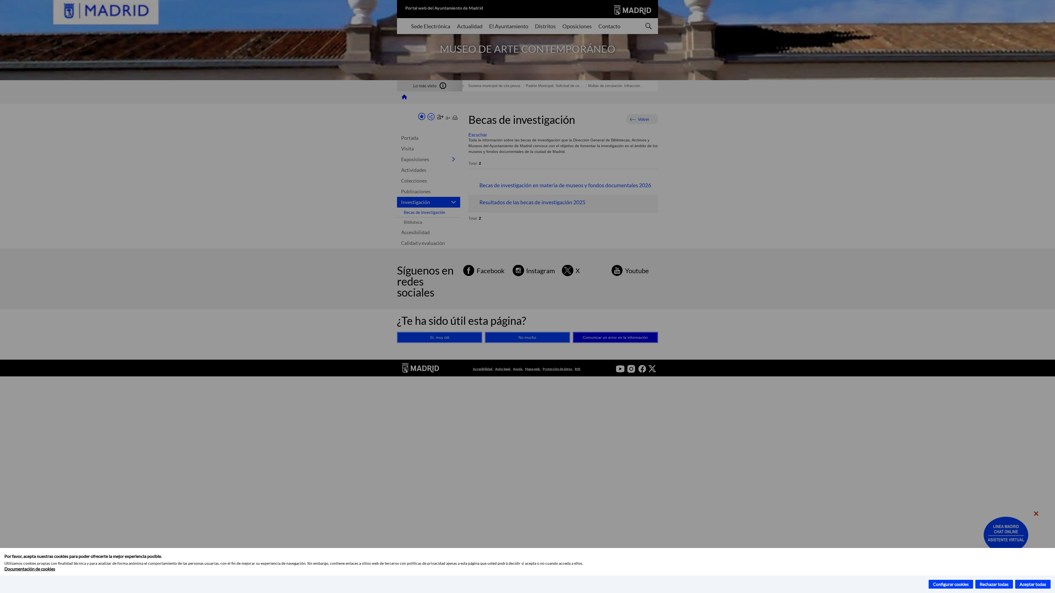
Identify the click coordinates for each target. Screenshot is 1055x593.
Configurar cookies (951, 584)
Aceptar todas (1033, 584)
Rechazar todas (994, 584)
